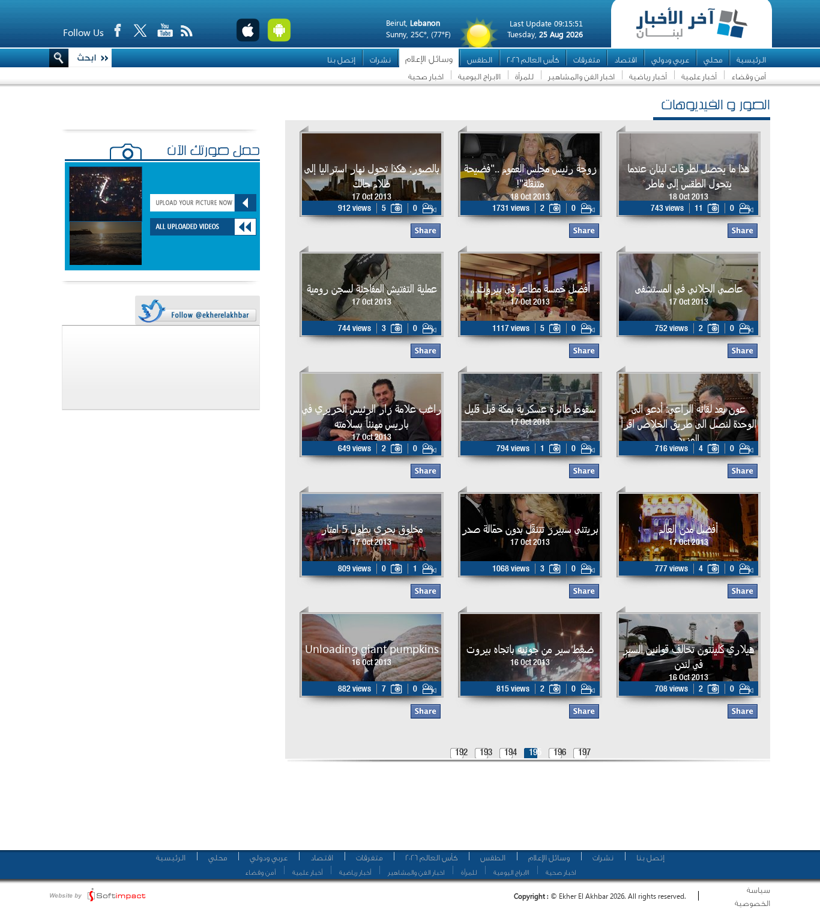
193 (486, 753)
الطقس (479, 59)
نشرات (380, 59)
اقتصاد (625, 59)
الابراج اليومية (479, 76)
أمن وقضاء (748, 76)
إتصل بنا (341, 59)
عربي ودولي (670, 59)
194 (510, 753)
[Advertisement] (523, 811)
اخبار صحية (426, 76)
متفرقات (586, 59)
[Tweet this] (196, 311)
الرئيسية (751, 59)
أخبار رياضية (648, 76)
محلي (713, 59)
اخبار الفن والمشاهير (581, 76)
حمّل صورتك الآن (213, 152)
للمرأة (524, 76)
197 (584, 753)
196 (559, 753)
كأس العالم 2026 (533, 59)
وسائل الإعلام (429, 59)
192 (461, 753)
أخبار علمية (699, 76)
